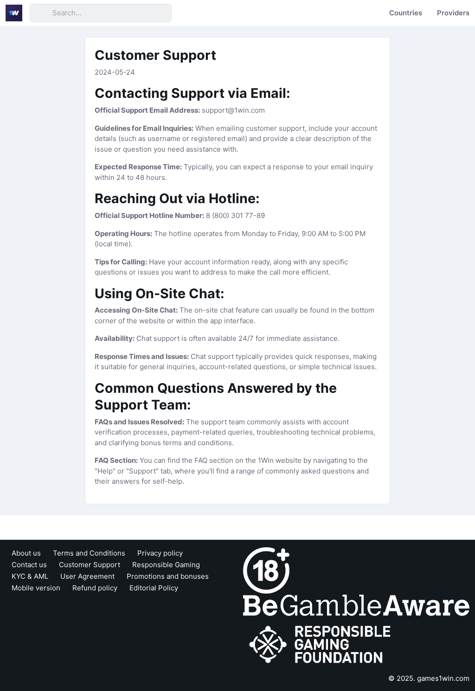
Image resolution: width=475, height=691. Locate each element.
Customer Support (89, 564)
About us (26, 553)
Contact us (29, 564)
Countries (405, 12)
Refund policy (94, 587)
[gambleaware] (356, 604)
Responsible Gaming (166, 564)
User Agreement (87, 576)
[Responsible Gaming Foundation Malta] (322, 644)
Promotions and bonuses (168, 576)
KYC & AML (30, 576)
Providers (453, 12)
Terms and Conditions (89, 553)
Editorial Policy (153, 587)
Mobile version (36, 587)
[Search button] (41, 13)
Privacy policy (160, 553)
